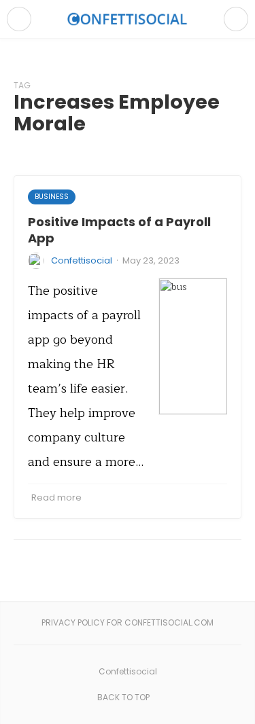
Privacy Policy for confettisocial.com (127, 622)
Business (52, 197)
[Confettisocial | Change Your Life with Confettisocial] (128, 19)
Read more (56, 497)
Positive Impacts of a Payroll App (119, 229)
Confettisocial (81, 260)
